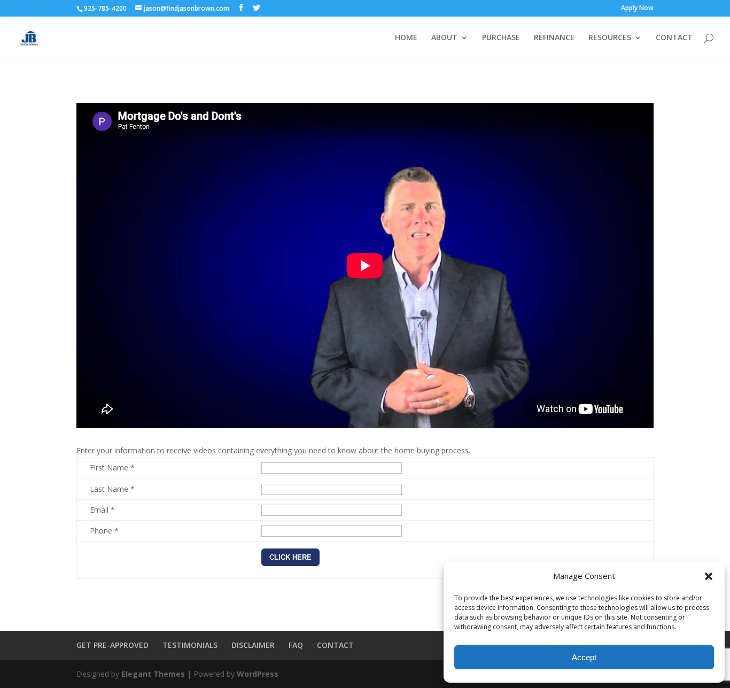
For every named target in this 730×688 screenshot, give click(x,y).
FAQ (296, 645)
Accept (584, 657)
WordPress (257, 674)
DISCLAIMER (253, 645)
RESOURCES (609, 38)
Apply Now (637, 8)
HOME (406, 38)
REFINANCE (554, 38)
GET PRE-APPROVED (112, 645)
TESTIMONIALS (190, 645)
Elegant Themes (153, 674)
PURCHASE (501, 38)
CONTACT (674, 38)
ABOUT (444, 38)
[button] (708, 576)
